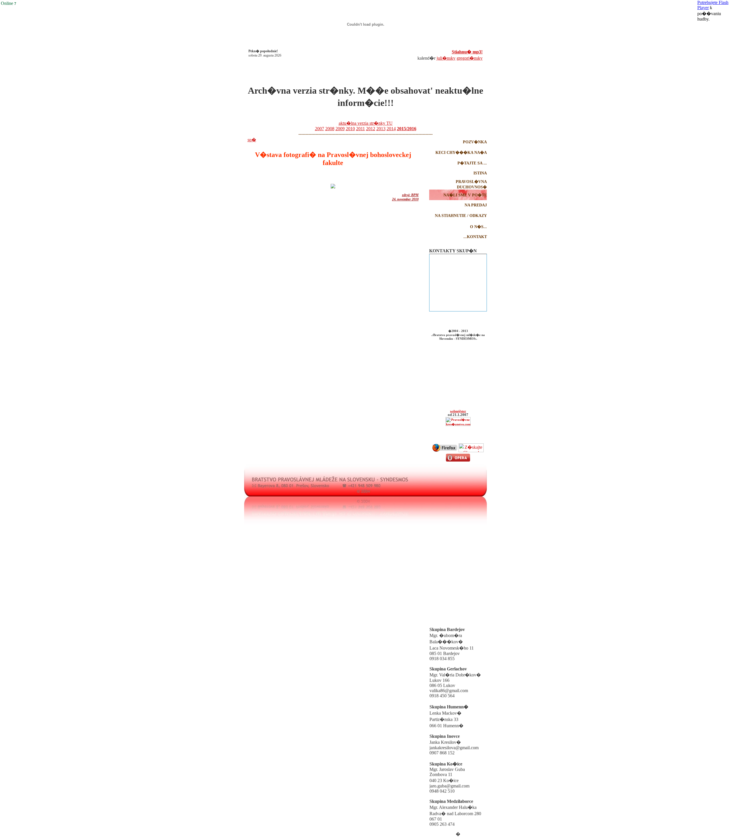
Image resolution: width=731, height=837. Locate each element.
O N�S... (478, 227)
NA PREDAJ (476, 205)
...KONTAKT (475, 237)
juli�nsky (446, 58)
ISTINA (480, 173)
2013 (380, 128)
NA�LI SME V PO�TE (465, 195)
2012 (370, 128)
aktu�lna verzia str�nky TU (366, 123)
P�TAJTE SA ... (472, 163)
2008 (329, 128)
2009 (340, 128)
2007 (319, 128)
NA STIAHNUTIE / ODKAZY (461, 216)
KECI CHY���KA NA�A (461, 152)
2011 (360, 128)
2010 (350, 128)
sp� (252, 139)
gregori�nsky (470, 58)
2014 (391, 128)
